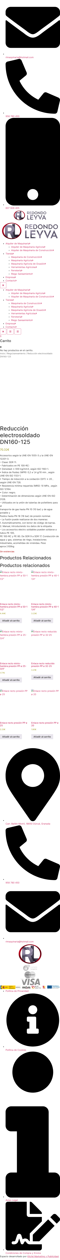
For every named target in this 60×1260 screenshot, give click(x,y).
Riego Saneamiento (21, 273)
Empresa (10, 277)
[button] (1, 347)
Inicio (2, 353)
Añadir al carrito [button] (11, 620)
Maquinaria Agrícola (21, 260)
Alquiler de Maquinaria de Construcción (32, 250)
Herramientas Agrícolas (23, 267)
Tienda (9, 253)
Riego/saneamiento (16, 353)
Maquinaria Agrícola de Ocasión (28, 263)
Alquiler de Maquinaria (17, 243)
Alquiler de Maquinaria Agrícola (27, 246)
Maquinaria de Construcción (26, 257)
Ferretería (16, 270)
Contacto (10, 280)
